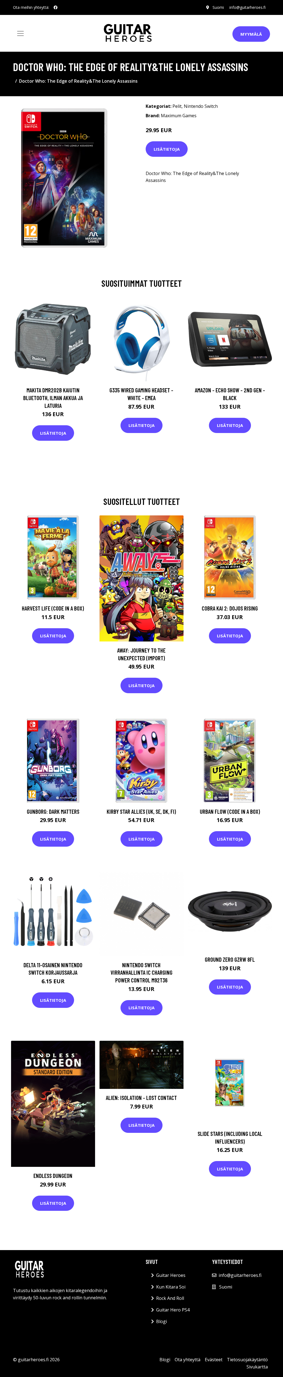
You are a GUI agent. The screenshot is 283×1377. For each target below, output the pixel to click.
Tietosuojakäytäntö (247, 1360)
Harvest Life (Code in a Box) (53, 608)
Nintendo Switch (201, 106)
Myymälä (251, 34)
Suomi (218, 7)
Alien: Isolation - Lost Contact (141, 1097)
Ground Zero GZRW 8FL (230, 959)
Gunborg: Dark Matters (53, 811)
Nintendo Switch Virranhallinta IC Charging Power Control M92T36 (141, 972)
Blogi (161, 1321)
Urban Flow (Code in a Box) (230, 811)
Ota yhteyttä (187, 1360)
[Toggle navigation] (20, 33)
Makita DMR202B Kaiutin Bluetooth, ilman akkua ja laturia (53, 398)
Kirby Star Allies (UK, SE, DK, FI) (141, 811)
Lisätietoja (167, 149)
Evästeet (213, 1360)
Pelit (177, 106)
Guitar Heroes (170, 1275)
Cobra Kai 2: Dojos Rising (230, 608)
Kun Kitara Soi (170, 1287)
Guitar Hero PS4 (173, 1310)
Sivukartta (257, 1367)
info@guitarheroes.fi (247, 7)
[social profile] (55, 7)
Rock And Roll (170, 1298)
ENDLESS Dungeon (52, 1175)
